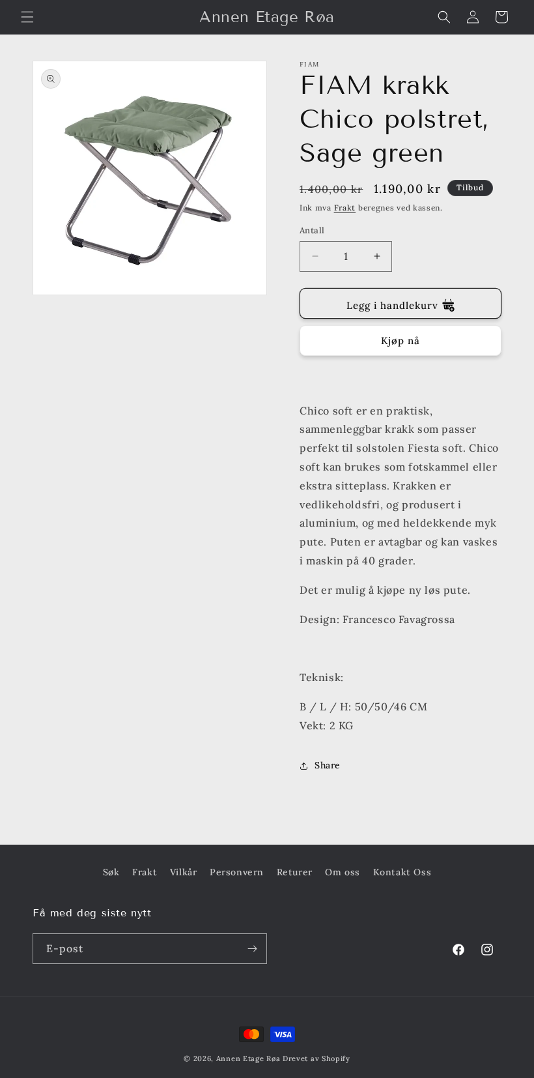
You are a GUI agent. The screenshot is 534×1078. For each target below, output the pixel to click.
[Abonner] (252, 948)
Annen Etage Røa (248, 1058)
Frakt (345, 207)
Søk (111, 872)
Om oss (342, 872)
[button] (27, 17)
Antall (312, 230)
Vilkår (183, 872)
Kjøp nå (400, 340)
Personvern (237, 872)
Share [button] (328, 765)
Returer (295, 872)
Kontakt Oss (402, 872)
